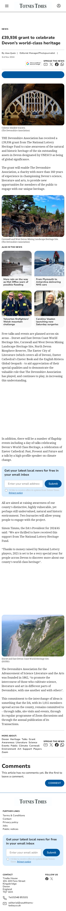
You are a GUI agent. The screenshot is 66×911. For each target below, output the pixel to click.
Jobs (5, 825)
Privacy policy (10, 822)
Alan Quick (10, 53)
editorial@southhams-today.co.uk (21, 904)
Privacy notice (16, 493)
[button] (7, 6)
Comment (54, 783)
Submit (53, 484)
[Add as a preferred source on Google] (33, 63)
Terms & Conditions (14, 815)
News (5, 29)
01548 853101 (20, 897)
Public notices (10, 829)
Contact (7, 818)
